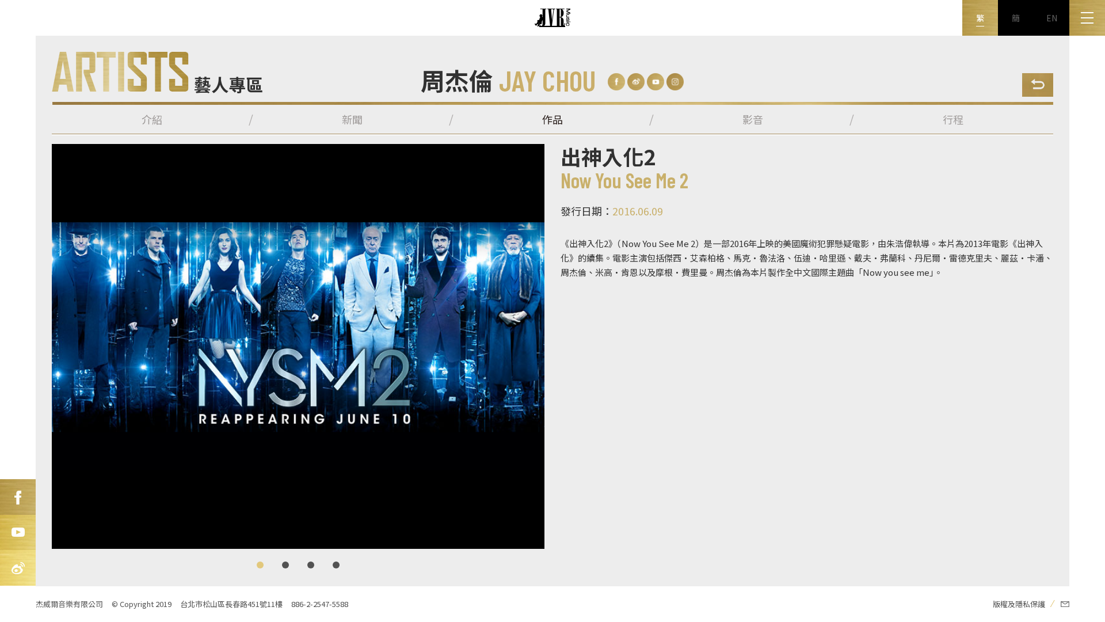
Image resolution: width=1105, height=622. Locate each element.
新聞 (352, 119)
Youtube (18, 533)
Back (1037, 85)
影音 (752, 119)
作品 (552, 119)
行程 (953, 119)
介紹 (152, 119)
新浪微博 (18, 568)
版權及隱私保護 (1019, 603)
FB (18, 497)
